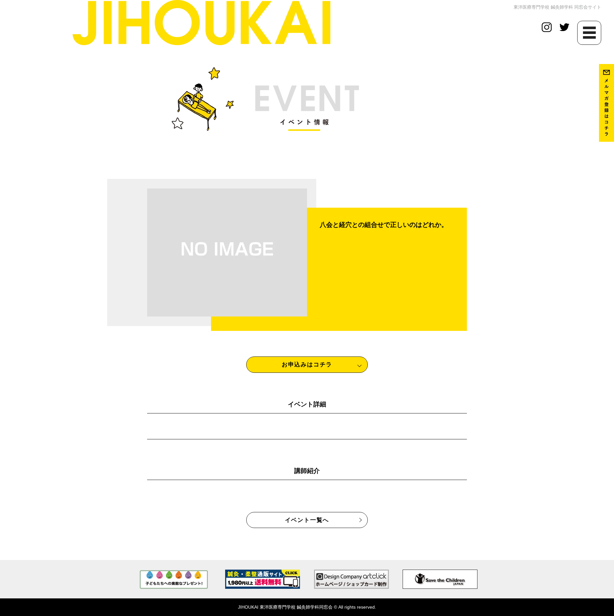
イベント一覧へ (307, 520)
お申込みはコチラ (307, 364)
